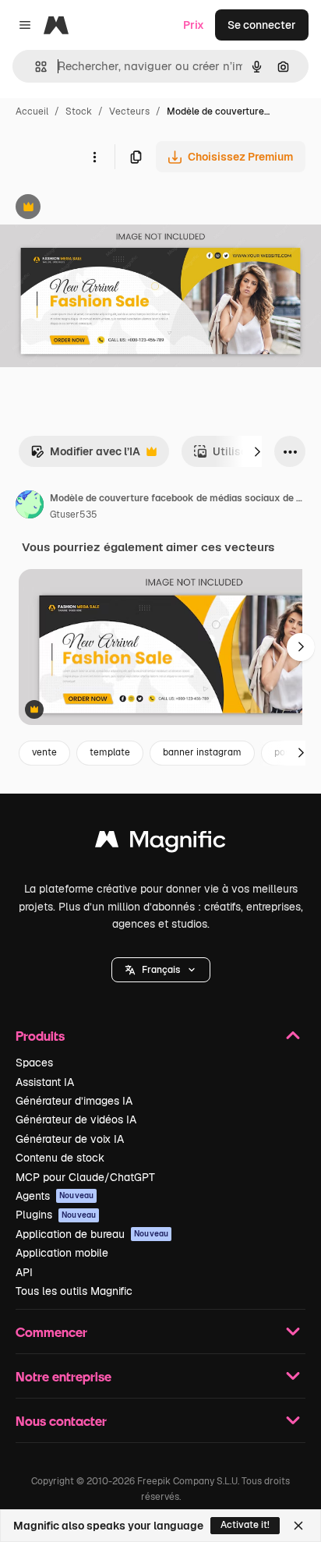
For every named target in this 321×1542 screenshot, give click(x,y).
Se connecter (262, 25)
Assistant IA (45, 1082)
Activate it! (245, 1525)
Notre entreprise (63, 1376)
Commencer (51, 1332)
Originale (103, 208)
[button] (160, 969)
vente (44, 752)
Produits (40, 1035)
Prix (193, 25)
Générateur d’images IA (74, 1101)
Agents (54, 1196)
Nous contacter (61, 1421)
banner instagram (202, 752)
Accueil (32, 111)
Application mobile (62, 1253)
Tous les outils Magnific (74, 1291)
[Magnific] (160, 843)
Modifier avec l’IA (85, 455)
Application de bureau (92, 1234)
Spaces (34, 1063)
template (110, 752)
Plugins (56, 1215)
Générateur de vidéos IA (76, 1119)
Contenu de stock (60, 1158)
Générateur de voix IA (70, 1139)
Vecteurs (129, 111)
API (24, 1272)
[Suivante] (257, 451)
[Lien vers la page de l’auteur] (30, 506)
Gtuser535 (73, 514)
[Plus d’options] (94, 156)
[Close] (298, 1525)
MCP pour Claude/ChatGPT (85, 1177)
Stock (78, 111)
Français (161, 970)
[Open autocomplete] (34, 67)
